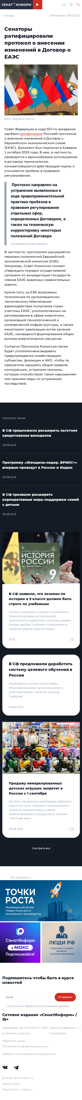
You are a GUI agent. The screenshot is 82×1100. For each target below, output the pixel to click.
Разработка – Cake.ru (17, 1089)
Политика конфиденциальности (25, 1046)
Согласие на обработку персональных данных (38, 1006)
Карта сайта (10, 1083)
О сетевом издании (16, 1033)
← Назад (8, 15)
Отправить (65, 997)
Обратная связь (13, 1040)
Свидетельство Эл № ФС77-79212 (25, 1027)
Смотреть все (41, 848)
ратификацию (31, 134)
